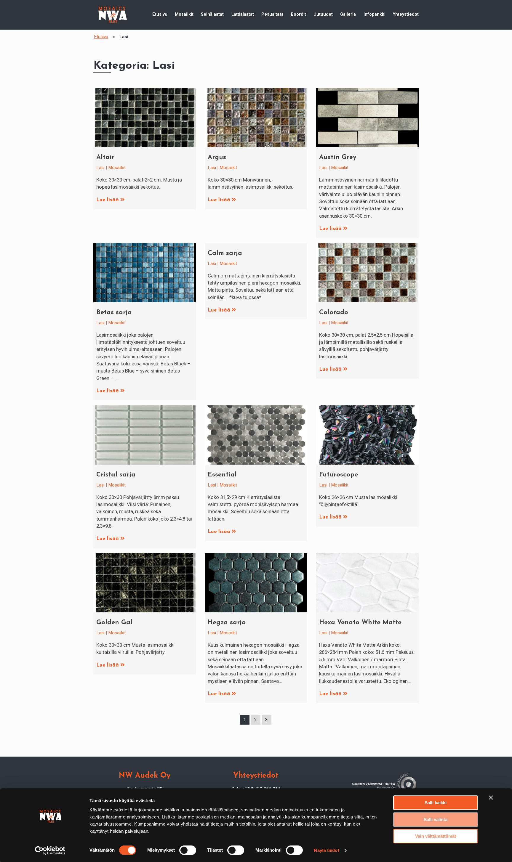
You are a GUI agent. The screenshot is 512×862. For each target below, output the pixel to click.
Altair (105, 157)
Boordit (298, 14)
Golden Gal (114, 622)
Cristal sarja (115, 475)
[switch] (187, 850)
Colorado (333, 312)
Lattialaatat (242, 14)
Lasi (100, 167)
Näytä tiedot (326, 850)
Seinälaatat (212, 14)
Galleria (348, 14)
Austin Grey (337, 157)
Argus (217, 157)
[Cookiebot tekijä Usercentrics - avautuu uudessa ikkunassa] (50, 850)
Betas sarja (114, 312)
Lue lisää (108, 200)
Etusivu (159, 14)
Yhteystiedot (406, 14)
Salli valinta (435, 819)
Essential (222, 475)
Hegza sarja (227, 622)
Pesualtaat (272, 14)
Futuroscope (338, 475)
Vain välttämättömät (435, 836)
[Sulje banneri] (491, 797)
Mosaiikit (184, 14)
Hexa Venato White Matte (360, 622)
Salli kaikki (436, 802)
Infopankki (374, 14)
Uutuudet (323, 14)
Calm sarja (225, 253)
